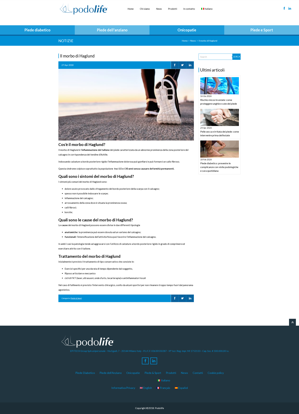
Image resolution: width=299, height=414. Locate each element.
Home (131, 8)
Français (164, 387)
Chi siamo (145, 8)
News (159, 8)
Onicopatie (133, 373)
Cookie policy (216, 373)
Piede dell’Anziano (111, 373)
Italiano (208, 8)
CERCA (236, 56)
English (147, 387)
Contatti (198, 373)
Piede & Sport (76, 298)
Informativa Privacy (123, 387)
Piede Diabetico (85, 373)
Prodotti (172, 8)
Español (183, 387)
